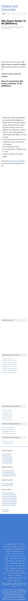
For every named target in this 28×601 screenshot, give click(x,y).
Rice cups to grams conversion (9, 372)
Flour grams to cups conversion (9, 360)
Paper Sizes (17, 580)
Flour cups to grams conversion (9, 362)
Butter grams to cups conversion (10, 368)
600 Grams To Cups (16, 558)
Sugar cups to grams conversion (10, 366)
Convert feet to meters (7, 414)
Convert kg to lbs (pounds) (8, 427)
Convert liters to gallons (8, 441)
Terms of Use (5, 511)
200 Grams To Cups (15, 568)
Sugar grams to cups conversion (10, 364)
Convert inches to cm (7, 419)
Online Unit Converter (9, 7)
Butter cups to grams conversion (10, 370)
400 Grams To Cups (15, 563)
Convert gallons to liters (8, 443)
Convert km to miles (7, 410)
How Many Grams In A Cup (8, 358)
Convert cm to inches (7, 417)
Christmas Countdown (14, 578)
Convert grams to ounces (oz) (9, 431)
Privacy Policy (6, 509)
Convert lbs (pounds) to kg (8, 429)
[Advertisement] (14, 46)
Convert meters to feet (7, 415)
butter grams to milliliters (17, 161)
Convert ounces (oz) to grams (9, 433)
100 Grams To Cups (13, 573)
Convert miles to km (7, 412)
